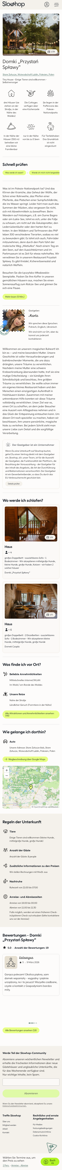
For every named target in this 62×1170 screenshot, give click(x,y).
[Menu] (56, 4)
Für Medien (37, 1124)
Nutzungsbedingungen (42, 1128)
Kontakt (6, 1132)
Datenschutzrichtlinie (42, 1132)
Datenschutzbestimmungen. (15, 1106)
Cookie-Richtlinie (40, 1135)
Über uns (6, 1121)
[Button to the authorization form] (47, 4)
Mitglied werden (9, 1125)
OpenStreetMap (40, 807)
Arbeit (5, 1129)
